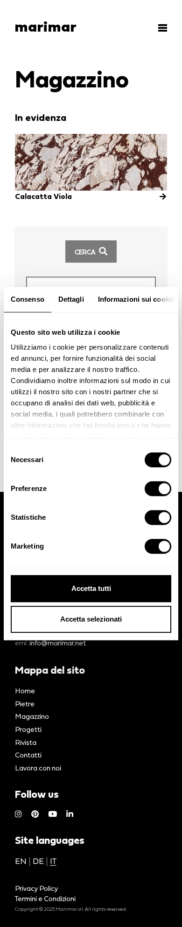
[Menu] (159, 28)
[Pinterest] (35, 814)
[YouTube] (52, 814)
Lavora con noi (38, 768)
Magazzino (32, 716)
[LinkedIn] (69, 814)
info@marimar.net (57, 643)
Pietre (25, 703)
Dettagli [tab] (71, 299)
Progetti (28, 729)
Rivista (25, 742)
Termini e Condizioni (45, 898)
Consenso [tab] (27, 299)
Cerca (86, 252)
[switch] (158, 488)
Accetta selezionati (91, 619)
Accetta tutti (91, 588)
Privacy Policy (36, 888)
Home (25, 690)
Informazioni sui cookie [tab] (136, 299)
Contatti (28, 755)
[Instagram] (18, 814)
